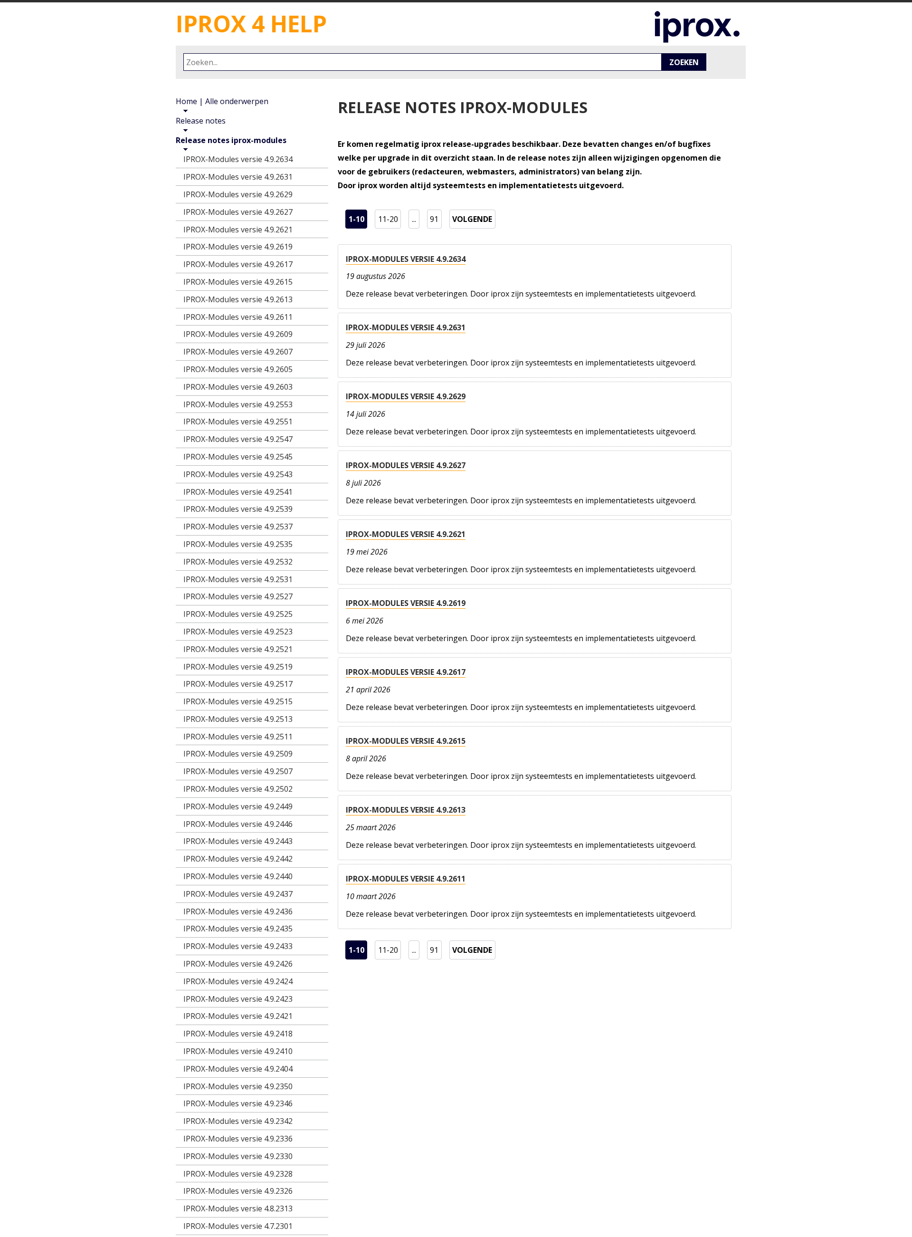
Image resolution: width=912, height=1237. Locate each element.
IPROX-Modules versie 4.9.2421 (238, 1016)
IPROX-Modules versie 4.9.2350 (238, 1086)
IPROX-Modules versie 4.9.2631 (406, 327)
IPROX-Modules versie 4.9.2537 (238, 526)
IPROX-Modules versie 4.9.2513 (238, 719)
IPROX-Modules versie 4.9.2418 (238, 1033)
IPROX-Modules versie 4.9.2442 (238, 858)
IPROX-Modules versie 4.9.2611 (406, 878)
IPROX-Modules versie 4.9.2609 (238, 334)
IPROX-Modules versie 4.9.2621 (406, 534)
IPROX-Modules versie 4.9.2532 (238, 561)
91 (435, 218)
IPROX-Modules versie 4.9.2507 (238, 771)
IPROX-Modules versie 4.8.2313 (238, 1208)
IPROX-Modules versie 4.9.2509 (238, 753)
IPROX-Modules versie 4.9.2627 (406, 465)
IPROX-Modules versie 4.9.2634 (406, 259)
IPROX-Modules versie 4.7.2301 (238, 1226)
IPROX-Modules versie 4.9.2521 (238, 649)
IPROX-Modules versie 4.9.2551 (238, 421)
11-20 (389, 218)
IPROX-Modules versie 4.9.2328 (238, 1174)
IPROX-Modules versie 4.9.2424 (238, 981)
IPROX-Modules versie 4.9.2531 (238, 579)
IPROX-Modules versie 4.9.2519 (238, 667)
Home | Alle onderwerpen (222, 101)
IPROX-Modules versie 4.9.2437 (238, 894)
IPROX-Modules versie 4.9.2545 (238, 456)
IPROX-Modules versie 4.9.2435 (238, 928)
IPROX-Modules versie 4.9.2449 (238, 806)
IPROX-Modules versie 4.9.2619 (406, 603)
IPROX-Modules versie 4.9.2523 (238, 631)
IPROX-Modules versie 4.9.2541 (238, 492)
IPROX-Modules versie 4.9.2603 (238, 387)
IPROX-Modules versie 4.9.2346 (238, 1103)
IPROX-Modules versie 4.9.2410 (238, 1051)
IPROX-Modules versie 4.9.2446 (238, 824)
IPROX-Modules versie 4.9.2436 (238, 911)
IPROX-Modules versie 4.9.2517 (238, 684)
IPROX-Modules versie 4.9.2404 (238, 1069)
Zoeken (684, 62)
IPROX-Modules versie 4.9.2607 (238, 351)
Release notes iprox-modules (231, 140)
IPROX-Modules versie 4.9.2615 (406, 741)
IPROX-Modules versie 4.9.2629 (406, 396)
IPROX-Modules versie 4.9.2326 (238, 1191)
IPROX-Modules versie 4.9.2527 (238, 596)
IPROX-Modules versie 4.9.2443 (238, 841)
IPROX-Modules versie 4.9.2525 (238, 614)
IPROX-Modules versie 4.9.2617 (406, 672)
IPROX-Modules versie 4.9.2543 (238, 474)
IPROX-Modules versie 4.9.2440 (238, 876)
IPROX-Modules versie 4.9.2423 (238, 999)
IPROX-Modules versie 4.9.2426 (238, 964)
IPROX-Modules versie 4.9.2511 (238, 736)
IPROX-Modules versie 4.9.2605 (238, 369)
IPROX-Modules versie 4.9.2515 (238, 701)
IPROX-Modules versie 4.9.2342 (238, 1121)
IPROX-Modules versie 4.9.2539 (238, 509)
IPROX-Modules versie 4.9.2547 (238, 439)
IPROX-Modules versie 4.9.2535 (238, 544)
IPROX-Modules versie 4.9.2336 (238, 1138)
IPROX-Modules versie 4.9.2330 (238, 1156)
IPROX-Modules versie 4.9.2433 (238, 946)
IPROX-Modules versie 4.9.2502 (238, 789)
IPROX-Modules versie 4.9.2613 (406, 810)
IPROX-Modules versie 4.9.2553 (238, 404)
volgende (473, 218)
